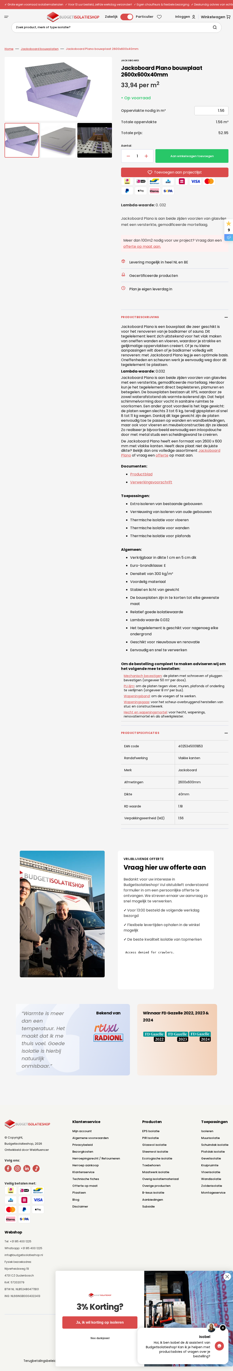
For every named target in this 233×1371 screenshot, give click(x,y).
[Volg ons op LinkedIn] (26, 1169)
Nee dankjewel (95, 1338)
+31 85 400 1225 (31, 1248)
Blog (75, 1199)
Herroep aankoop (85, 1165)
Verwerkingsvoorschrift (151, 482)
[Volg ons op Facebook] (8, 1169)
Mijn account (82, 1131)
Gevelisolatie (211, 1158)
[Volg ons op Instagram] (17, 1169)
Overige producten (156, 1186)
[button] (6, 17)
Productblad (141, 474)
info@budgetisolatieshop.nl (24, 1255)
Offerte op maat (85, 1186)
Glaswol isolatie (154, 1145)
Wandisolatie (211, 1179)
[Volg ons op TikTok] (36, 1169)
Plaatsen (79, 1192)
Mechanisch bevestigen (143, 676)
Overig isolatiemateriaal (160, 1179)
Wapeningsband (137, 696)
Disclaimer (80, 1206)
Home (9, 49)
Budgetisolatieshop (19, 1143)
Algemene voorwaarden (90, 1138)
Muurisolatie (210, 1138)
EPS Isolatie (151, 1131)
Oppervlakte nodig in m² (143, 110)
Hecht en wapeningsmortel (145, 712)
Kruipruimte (209, 1165)
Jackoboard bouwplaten (39, 49)
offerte (162, 455)
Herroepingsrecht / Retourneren (96, 1158)
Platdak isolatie (213, 1151)
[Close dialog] (223, 1277)
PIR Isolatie (150, 1138)
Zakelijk (111, 16)
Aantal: (126, 145)
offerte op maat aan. (142, 246)
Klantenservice (83, 1172)
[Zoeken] (216, 27)
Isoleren (207, 1131)
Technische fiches (85, 1179)
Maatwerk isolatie (155, 1172)
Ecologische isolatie (157, 1158)
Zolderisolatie (211, 1186)
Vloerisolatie (210, 1172)
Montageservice (213, 1192)
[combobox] (116, 27)
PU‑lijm (129, 686)
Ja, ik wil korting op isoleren (95, 1322)
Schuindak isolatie (214, 1145)
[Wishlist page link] (159, 17)
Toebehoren (151, 1165)
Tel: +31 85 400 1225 (18, 1241)
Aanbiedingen (152, 1199)
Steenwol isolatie (155, 1151)
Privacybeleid (82, 1145)
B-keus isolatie (153, 1192)
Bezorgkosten (82, 1151)
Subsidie (148, 1206)
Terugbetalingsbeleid (39, 1361)
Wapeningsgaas (136, 702)
